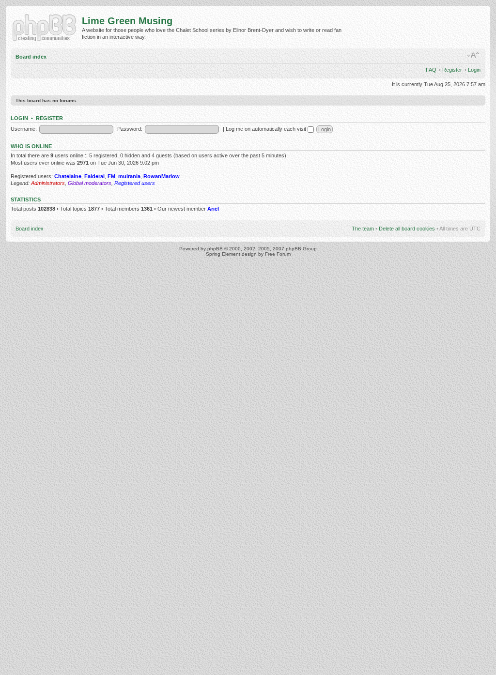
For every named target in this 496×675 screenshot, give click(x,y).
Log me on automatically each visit (267, 129)
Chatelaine (67, 176)
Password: (129, 129)
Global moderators (89, 183)
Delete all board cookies (407, 228)
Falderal (94, 176)
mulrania (129, 176)
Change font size (473, 55)
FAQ (431, 70)
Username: (24, 129)
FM (111, 176)
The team (363, 228)
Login (474, 70)
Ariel (213, 209)
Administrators (48, 183)
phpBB (215, 248)
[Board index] (46, 26)
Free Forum (278, 254)
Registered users (134, 183)
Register (452, 70)
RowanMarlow (161, 176)
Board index (31, 57)
